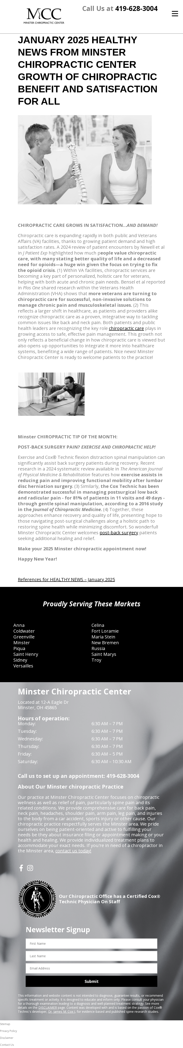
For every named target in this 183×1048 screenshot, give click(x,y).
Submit (92, 981)
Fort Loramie (105, 631)
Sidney (20, 660)
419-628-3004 (136, 8)
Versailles (23, 666)
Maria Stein (103, 637)
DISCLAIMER (47, 1007)
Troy (96, 660)
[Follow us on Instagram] (30, 870)
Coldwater (24, 631)
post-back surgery (119, 533)
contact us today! (73, 851)
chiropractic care (126, 328)
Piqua (19, 648)
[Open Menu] (175, 13)
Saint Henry (25, 654)
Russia (98, 648)
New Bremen (105, 643)
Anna (19, 625)
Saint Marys (104, 654)
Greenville (24, 637)
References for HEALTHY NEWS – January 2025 (66, 579)
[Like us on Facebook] (21, 870)
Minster (21, 643)
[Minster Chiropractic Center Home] (44, 16)
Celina (98, 625)
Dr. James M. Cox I (61, 1011)
